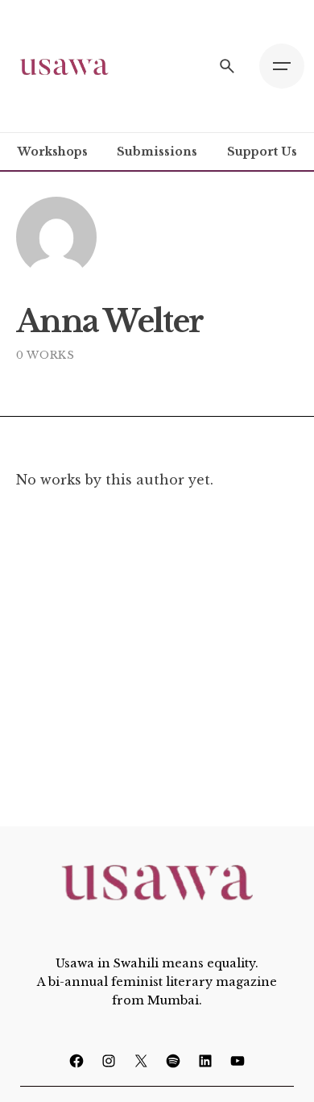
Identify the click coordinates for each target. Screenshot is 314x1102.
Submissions (157, 151)
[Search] (227, 66)
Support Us (262, 151)
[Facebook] (76, 1061)
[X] (141, 1061)
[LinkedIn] (205, 1061)
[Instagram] (109, 1061)
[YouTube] (237, 1061)
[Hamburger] (281, 66)
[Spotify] (173, 1061)
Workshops (53, 151)
